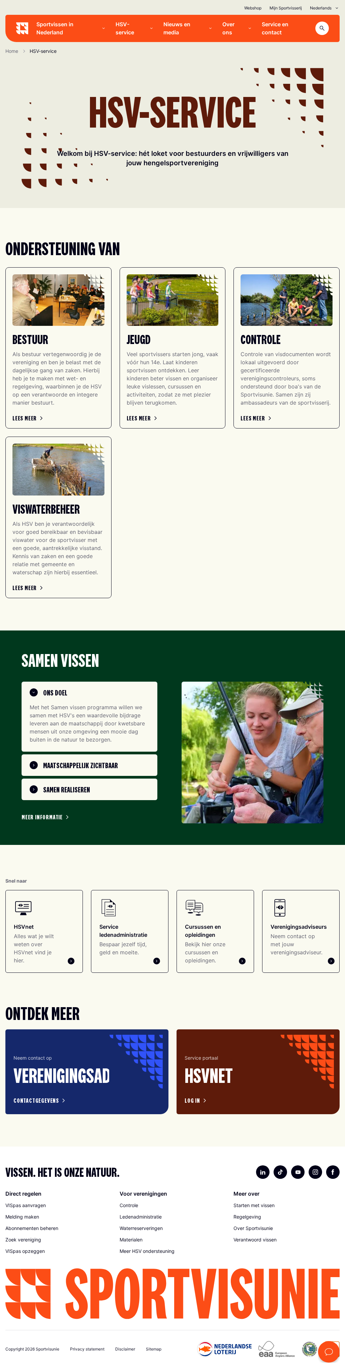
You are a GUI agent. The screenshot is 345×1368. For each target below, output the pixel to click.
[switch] (134, 726)
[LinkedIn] (263, 1172)
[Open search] (322, 28)
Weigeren (74, 754)
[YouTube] (298, 1172)
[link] (28, 418)
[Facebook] (333, 1172)
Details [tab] (172, 628)
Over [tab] (273, 628)
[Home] (22, 28)
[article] (86, 1072)
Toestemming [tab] (71, 628)
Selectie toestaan (172, 754)
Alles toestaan (271, 754)
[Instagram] (315, 1172)
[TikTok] (280, 1172)
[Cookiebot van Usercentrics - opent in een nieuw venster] (289, 609)
